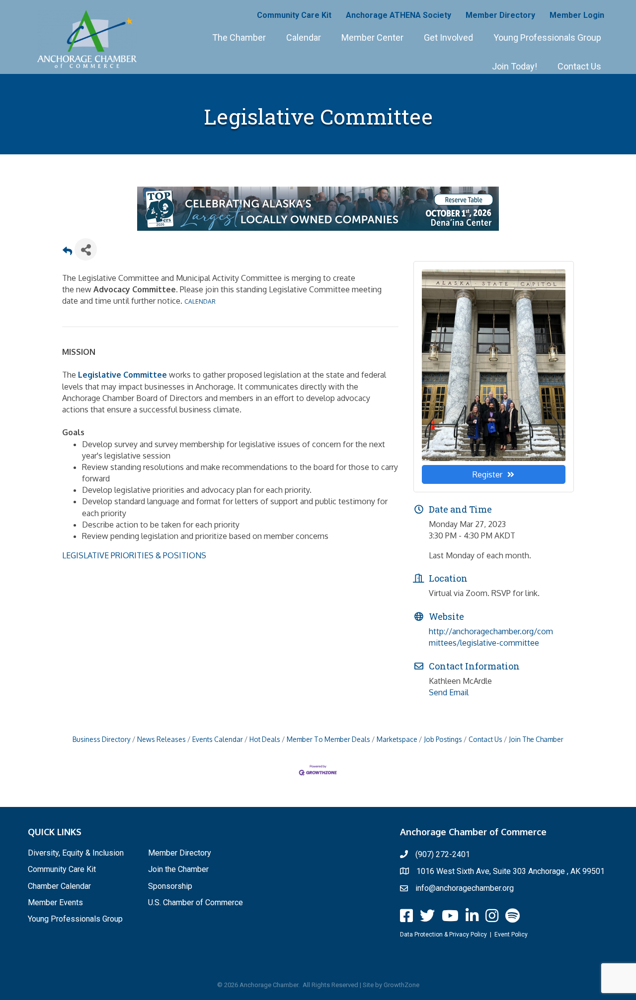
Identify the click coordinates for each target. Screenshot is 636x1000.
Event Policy (511, 934)
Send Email (449, 692)
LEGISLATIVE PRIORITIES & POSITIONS (134, 555)
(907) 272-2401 (442, 854)
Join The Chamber (536, 739)
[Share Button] (86, 249)
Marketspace (397, 739)
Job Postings (443, 739)
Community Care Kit (294, 15)
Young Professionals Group (547, 37)
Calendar (303, 37)
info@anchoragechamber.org (464, 888)
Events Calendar (217, 739)
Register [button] (487, 474)
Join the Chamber (178, 869)
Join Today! (514, 66)
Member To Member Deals (328, 739)
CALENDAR (200, 301)
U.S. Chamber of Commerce (195, 902)
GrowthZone (401, 985)
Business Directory (102, 739)
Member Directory (500, 15)
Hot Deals (264, 739)
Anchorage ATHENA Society (398, 15)
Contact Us (579, 66)
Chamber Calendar (59, 886)
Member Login (577, 15)
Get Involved (448, 37)
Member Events (55, 902)
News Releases (161, 739)
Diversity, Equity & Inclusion (76, 853)
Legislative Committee (122, 375)
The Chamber (239, 37)
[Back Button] (67, 252)
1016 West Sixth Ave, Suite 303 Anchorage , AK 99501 (510, 871)
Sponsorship (170, 886)
